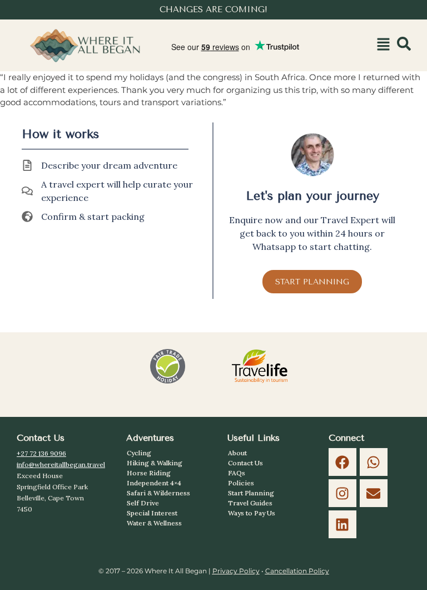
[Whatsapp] (374, 462)
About (237, 453)
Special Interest (152, 513)
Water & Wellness (154, 523)
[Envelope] (374, 493)
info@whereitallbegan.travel (61, 464)
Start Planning (251, 493)
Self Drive (143, 503)
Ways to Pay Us (251, 513)
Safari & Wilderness (158, 493)
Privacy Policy (236, 571)
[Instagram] (342, 493)
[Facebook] (342, 462)
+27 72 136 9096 (41, 453)
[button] (383, 45)
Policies (241, 483)
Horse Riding (149, 473)
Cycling (139, 453)
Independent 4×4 (154, 483)
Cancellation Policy (297, 571)
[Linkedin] (342, 524)
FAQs (236, 473)
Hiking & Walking (154, 463)
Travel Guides (250, 503)
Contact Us (245, 463)
